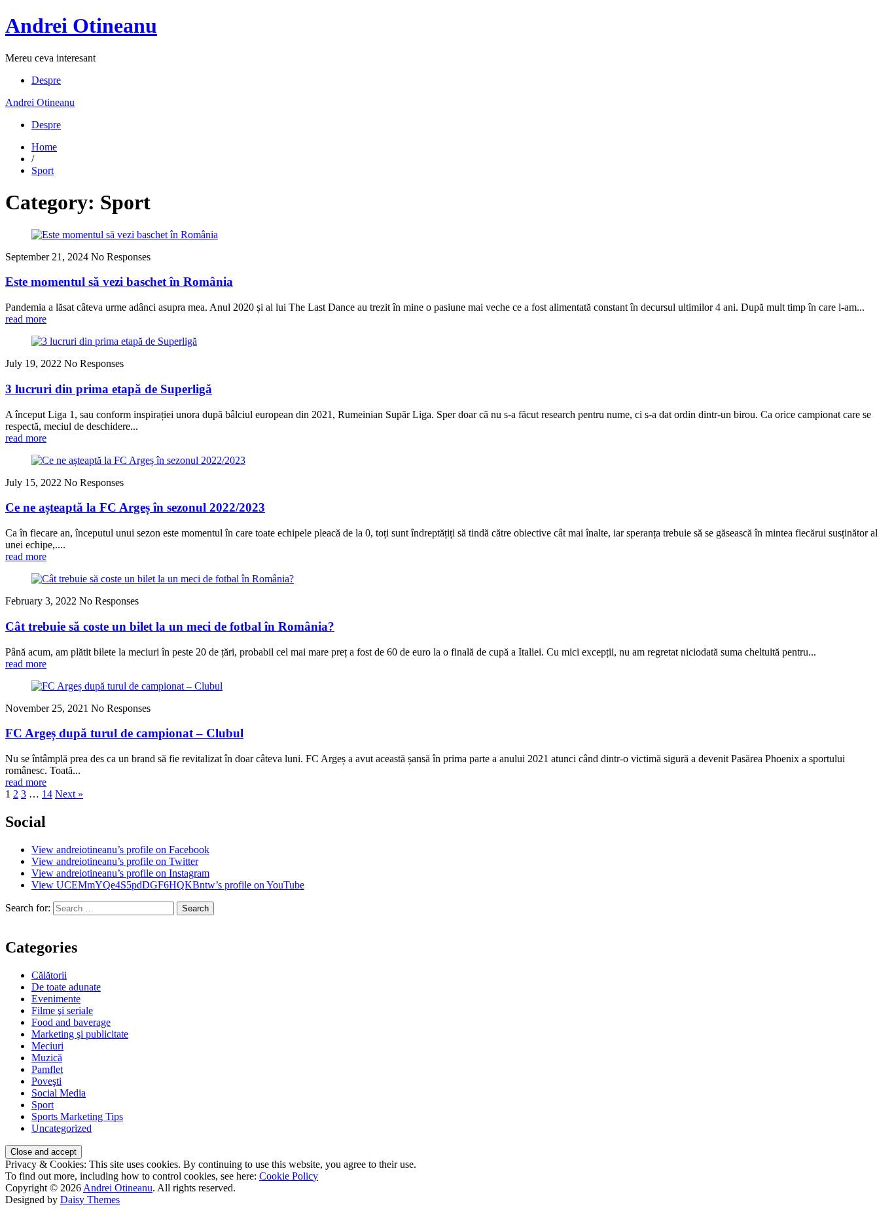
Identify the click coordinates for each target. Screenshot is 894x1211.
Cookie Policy (288, 1176)
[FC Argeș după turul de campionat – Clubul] (127, 686)
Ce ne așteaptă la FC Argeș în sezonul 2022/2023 (135, 507)
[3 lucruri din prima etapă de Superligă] (114, 341)
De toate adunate (66, 986)
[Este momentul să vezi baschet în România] (124, 234)
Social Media (58, 1092)
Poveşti (46, 1081)
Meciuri (47, 1045)
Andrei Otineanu (81, 25)
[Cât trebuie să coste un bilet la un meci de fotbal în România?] (162, 578)
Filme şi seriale (62, 1010)
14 (47, 793)
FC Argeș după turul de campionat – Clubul (124, 733)
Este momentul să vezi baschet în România (119, 282)
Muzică (46, 1057)
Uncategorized (61, 1128)
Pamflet (47, 1069)
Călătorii (49, 975)
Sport (42, 170)
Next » (69, 793)
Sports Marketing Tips (77, 1116)
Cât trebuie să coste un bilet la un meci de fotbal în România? (169, 626)
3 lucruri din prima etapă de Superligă (108, 389)
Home (44, 146)
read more (25, 319)
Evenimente (55, 998)
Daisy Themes (90, 1199)
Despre (46, 80)
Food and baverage (71, 1022)
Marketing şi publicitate (79, 1034)
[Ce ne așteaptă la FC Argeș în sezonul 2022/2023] (138, 460)
